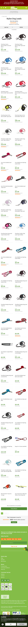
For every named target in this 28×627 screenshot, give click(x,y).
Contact (2, 575)
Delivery (2, 574)
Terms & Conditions (5, 567)
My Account (3, 561)
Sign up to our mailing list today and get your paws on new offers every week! (14, 532)
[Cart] (26, 7)
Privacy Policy (4, 566)
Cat (2, 539)
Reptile (19, 539)
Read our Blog (5, 580)
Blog (2, 558)
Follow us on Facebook (2, 580)
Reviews (3, 559)
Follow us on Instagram (8, 580)
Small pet (9, 539)
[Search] (4, 8)
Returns (2, 577)
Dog (5, 539)
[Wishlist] (6, 8)
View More (14, 509)
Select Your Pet (4, 536)
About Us (3, 569)
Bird (13, 539)
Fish (16, 539)
